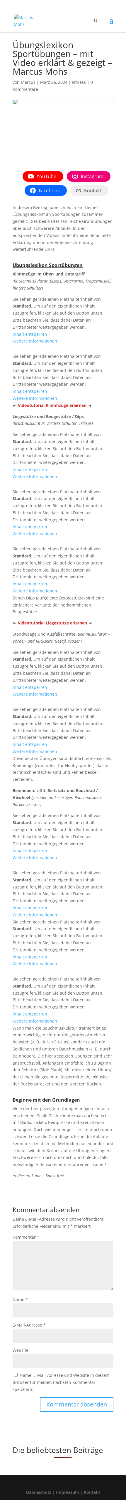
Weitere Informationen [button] (35, 341)
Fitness (79, 82)
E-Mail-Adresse (29, 1325)
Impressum (67, 1492)
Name (20, 1299)
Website (20, 1350)
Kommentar (26, 1237)
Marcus (28, 82)
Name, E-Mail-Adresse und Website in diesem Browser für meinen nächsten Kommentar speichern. (61, 1382)
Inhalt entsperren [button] (30, 334)
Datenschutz (38, 1492)
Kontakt (92, 1492)
